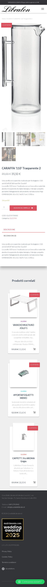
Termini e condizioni (9, 562)
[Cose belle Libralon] (17, 9)
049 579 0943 (14, 504)
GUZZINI (10, 19)
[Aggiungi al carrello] (34, 349)
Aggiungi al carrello (22, 208)
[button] (30, 581)
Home (4, 19)
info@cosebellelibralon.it (16, 507)
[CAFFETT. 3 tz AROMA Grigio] (23, 437)
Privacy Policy (7, 551)
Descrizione (9, 229)
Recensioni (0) (10, 236)
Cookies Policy (7, 557)
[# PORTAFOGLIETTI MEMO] (23, 373)
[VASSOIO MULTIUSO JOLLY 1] (23, 303)
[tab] (23, 229)
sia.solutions (10, 569)
